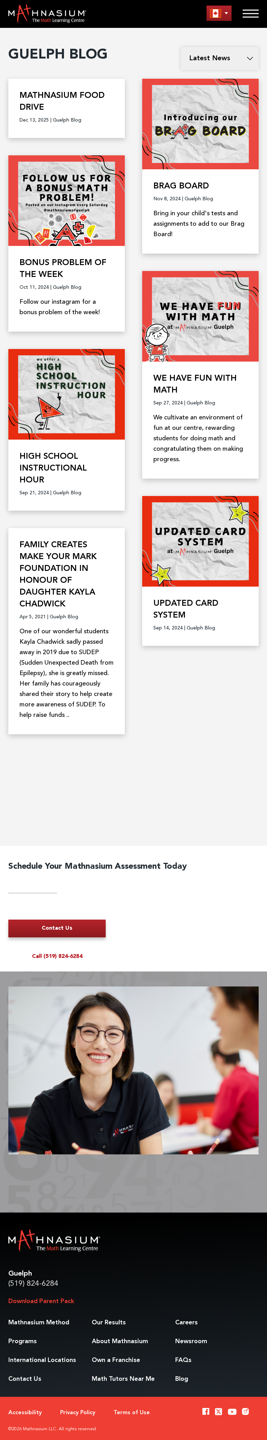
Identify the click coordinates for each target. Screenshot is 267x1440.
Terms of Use (132, 1413)
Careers (186, 1322)
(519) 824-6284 (33, 1283)
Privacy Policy (77, 1413)
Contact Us (57, 928)
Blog (181, 1379)
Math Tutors (123, 1379)
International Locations (42, 1360)
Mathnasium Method (38, 1322)
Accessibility (25, 1413)
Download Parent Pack (41, 1301)
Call (57, 956)
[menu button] (219, 13)
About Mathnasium (120, 1341)
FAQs (183, 1360)
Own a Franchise (116, 1360)
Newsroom (191, 1341)
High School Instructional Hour (53, 468)
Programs (22, 1341)
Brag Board (181, 186)
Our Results (109, 1322)
